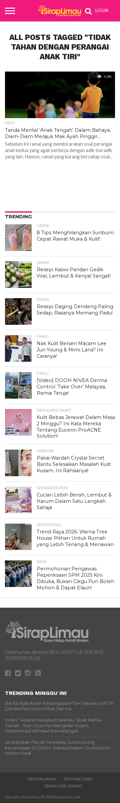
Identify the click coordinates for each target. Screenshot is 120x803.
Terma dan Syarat (63, 786)
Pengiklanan (42, 779)
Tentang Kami (77, 779)
